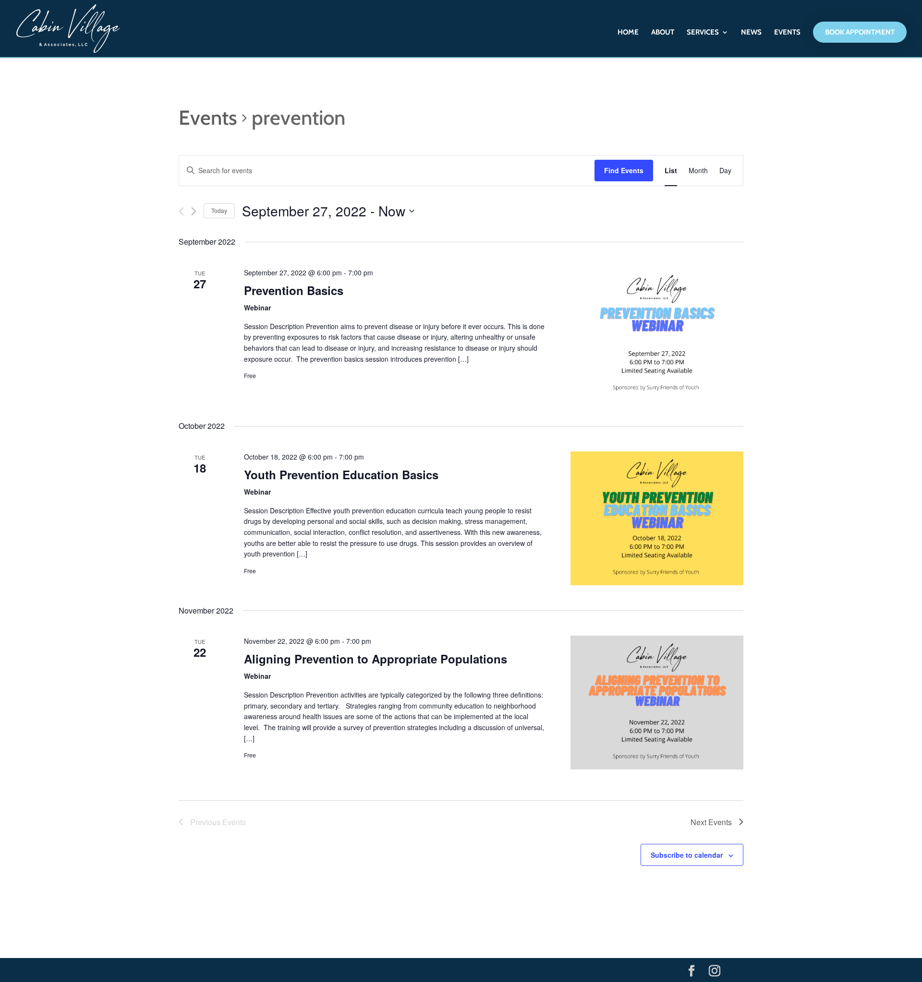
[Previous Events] (181, 211)
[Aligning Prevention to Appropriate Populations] (656, 702)
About (662, 32)
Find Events (623, 170)
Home (628, 32)
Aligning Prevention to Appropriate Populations (375, 659)
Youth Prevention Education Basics (341, 474)
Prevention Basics (293, 290)
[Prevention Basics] (656, 334)
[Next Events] (193, 211)
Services (703, 32)
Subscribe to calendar (687, 855)
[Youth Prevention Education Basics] (656, 518)
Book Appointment (860, 32)
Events (787, 32)
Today (219, 210)
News (751, 32)
